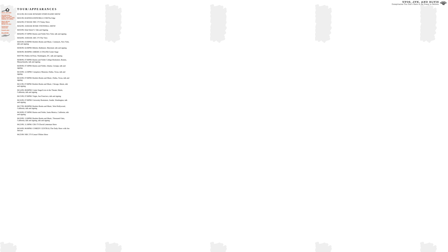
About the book (6, 12)
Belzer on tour (6, 23)
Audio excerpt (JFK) (8, 17)
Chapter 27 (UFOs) (7, 18)
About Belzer (6, 21)
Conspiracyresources (5, 27)
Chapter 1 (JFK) (7, 16)
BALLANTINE (5, 32)
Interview (5, 22)
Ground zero (5, 30)
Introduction (6, 15)
